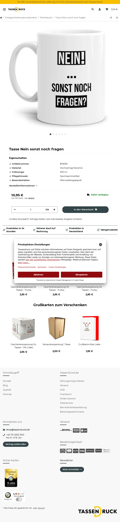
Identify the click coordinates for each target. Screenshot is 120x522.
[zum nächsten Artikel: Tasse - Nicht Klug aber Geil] (117, 18)
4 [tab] (59, 134)
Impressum (66, 394)
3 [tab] (56, 134)
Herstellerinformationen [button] (22, 185)
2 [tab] (53, 134)
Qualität (7, 389)
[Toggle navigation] (4, 9)
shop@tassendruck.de (18, 429)
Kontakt (7, 381)
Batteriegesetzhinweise (72, 411)
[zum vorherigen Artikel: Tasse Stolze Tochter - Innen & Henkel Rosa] (111, 18)
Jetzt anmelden (70, 469)
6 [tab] (65, 134)
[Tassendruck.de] (16, 9)
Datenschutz (66, 403)
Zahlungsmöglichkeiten (72, 381)
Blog (5, 385)
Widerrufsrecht (68, 398)
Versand (31, 198)
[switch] (19, 499)
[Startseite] (1, 18)
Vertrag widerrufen (15, 444)
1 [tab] (50, 134)
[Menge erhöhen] (54, 209)
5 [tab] (62, 134)
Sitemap (7, 394)
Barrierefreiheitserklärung (73, 407)
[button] (92, 9)
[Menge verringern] (15, 209)
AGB (62, 389)
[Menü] (24, 493)
